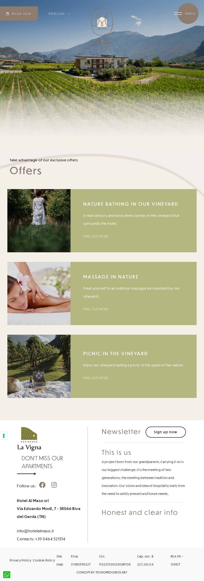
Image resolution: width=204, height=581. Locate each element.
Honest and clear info (140, 512)
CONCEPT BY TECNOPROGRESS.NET (102, 572)
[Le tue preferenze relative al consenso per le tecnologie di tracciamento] (4, 436)
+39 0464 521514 (50, 538)
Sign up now (165, 432)
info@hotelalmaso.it (35, 530)
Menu (190, 13)
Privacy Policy (20, 560)
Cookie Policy (44, 560)
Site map (60, 560)
